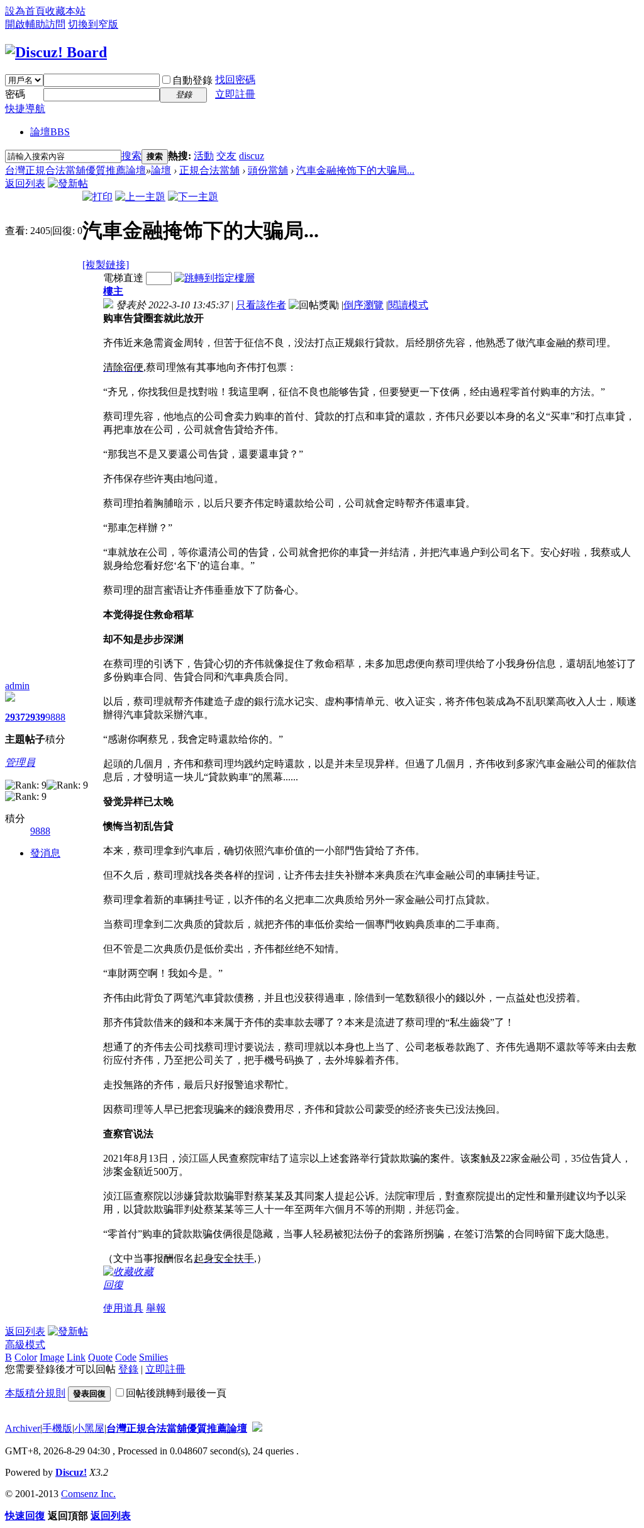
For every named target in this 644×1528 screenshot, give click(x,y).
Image (52, 1357)
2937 (15, 717)
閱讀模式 (408, 305)
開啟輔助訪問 (35, 24)
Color (25, 1357)
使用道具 (123, 1308)
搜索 (131, 155)
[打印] (97, 196)
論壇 (50, 131)
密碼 (15, 94)
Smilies (153, 1357)
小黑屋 (89, 1428)
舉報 (156, 1308)
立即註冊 (235, 94)
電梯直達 (123, 277)
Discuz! (71, 1472)
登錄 (128, 1369)
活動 (204, 155)
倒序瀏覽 (363, 305)
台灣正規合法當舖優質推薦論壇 (75, 170)
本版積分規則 (35, 1393)
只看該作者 (261, 305)
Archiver (22, 1428)
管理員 (20, 762)
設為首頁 (25, 11)
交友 (226, 155)
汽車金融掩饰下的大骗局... (355, 170)
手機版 (57, 1428)
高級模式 (25, 1344)
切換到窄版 (93, 24)
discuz (251, 155)
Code (125, 1357)
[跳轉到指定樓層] (214, 277)
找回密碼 (235, 79)
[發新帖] (68, 183)
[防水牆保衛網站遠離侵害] (257, 1428)
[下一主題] (193, 196)
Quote (100, 1357)
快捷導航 (25, 108)
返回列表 (25, 183)
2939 (35, 717)
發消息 (45, 853)
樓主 (113, 291)
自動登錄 (192, 80)
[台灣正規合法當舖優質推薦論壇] (56, 52)
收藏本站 (65, 11)
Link (76, 1357)
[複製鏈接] (105, 264)
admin (17, 685)
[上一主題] (140, 196)
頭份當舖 (268, 170)
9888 (55, 717)
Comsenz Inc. (88, 1493)
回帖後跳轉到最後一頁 (176, 1393)
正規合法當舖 (209, 170)
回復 (113, 1284)
